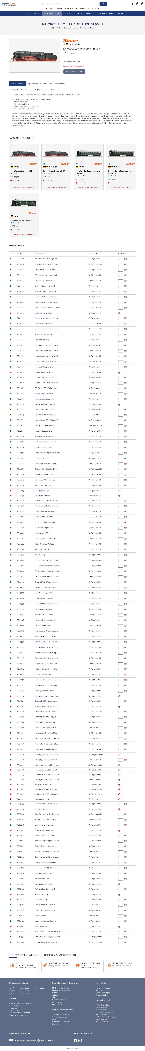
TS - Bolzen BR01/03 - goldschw (47, 738)
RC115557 (20, 653)
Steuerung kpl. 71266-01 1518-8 (46, 755)
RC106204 (20, 308)
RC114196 (20, 496)
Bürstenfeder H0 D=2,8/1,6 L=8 (46, 500)
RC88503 (20, 889)
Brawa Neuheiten (102, 1019)
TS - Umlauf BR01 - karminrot (45, 587)
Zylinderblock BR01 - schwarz (46, 474)
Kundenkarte (57, 1005)
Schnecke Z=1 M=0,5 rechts (44, 873)
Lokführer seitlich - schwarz (45, 905)
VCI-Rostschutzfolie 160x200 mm (47, 931)
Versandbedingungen (71, 8)
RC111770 (20, 399)
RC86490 (20, 857)
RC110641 (20, 383)
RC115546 (20, 620)
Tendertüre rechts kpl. (43, 496)
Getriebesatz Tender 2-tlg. (44, 323)
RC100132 (20, 264)
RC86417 (20, 841)
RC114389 (20, 555)
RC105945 (20, 286)
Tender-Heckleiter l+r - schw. (45, 404)
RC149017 (20, 775)
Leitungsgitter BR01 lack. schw (46, 760)
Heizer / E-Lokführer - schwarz (46, 910)
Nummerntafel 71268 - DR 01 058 (47, 775)
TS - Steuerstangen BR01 (44, 528)
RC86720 (20, 873)
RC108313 (20, 356)
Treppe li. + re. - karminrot (44, 281)
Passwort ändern (102, 995)
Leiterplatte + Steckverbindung (46, 722)
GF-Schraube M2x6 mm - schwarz (47, 566)
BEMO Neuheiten (102, 1022)
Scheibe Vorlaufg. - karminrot (45, 291)
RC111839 (20, 426)
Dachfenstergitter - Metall (44, 377)
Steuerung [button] (89, 13)
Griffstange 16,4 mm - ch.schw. (46, 680)
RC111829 (20, 415)
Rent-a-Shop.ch (75, 1048)
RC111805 (20, 404)
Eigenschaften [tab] (32, 84)
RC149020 (20, 789)
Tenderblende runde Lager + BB (46, 696)
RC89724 (20, 905)
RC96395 (20, 937)
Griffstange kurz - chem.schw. (45, 538)
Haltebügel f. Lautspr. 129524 (45, 717)
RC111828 (20, 409)
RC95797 (20, 926)
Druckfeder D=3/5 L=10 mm (45, 830)
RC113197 (20, 453)
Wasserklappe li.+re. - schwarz (46, 706)
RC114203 (20, 511)
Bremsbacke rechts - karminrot (46, 302)
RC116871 (20, 680)
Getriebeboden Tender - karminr (46, 329)
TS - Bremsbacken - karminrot (46, 275)
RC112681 (20, 447)
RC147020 (20, 760)
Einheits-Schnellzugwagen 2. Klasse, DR (119, 172)
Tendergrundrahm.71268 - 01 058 (47, 780)
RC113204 (20, 458)
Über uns (55, 997)
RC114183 (20, 469)
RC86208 (20, 825)
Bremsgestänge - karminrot (45, 286)
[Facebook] (75, 1040)
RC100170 (20, 270)
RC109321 (20, 372)
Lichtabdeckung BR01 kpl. (44, 593)
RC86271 (20, 830)
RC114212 (20, 544)
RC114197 (20, 500)
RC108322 (20, 361)
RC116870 (20, 674)
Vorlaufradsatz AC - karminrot (46, 442)
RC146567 (20, 749)
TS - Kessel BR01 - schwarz (45, 480)
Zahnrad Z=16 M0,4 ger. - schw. (46, 701)
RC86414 (20, 835)
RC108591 (20, 367)
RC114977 (20, 582)
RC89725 (20, 910)
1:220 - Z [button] (24, 13)
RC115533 (20, 598)
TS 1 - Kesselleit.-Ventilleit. (44, 517)
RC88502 (20, 884)
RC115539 (20, 604)
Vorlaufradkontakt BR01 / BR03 (46, 669)
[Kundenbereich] (133, 4)
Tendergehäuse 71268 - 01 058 (46, 770)
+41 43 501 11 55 (20, 1015)
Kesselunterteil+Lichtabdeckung (46, 506)
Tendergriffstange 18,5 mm (44, 367)
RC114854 (20, 571)
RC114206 (20, 528)
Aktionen (90, 8)
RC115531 (20, 587)
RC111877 (20, 431)
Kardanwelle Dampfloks (43, 313)
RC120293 (20, 706)
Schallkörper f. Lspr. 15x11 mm (45, 728)
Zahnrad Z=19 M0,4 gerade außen (47, 841)
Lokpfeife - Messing (42, 340)
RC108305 (20, 351)
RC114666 (20, 560)
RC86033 (20, 814)
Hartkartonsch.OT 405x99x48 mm (47, 942)
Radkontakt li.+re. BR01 (43, 485)
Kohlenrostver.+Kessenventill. (45, 620)
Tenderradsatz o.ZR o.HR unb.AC (47, 345)
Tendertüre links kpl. (42, 491)
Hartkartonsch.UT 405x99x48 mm (47, 937)
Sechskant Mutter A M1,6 (44, 809)
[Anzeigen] (119, 313)
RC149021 (20, 794)
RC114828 (20, 566)
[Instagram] (80, 1040)
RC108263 (20, 329)
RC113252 (20, 464)
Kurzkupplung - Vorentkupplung (46, 631)
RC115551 (20, 636)
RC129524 (20, 711)
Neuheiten (83, 8)
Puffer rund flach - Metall (44, 884)
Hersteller (120, 13)
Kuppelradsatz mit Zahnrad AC (46, 664)
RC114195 (20, 491)
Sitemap (55, 1024)
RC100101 (20, 259)
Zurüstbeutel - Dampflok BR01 (46, 469)
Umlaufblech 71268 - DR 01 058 (46, 794)
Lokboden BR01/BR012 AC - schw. (47, 308)
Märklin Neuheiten (102, 1005)
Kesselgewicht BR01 (42, 533)
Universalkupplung (41, 899)
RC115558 (20, 658)
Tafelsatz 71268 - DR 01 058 (45, 799)
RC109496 (21, 377)
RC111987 (20, 436)
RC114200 (20, 506)
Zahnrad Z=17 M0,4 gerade (44, 846)
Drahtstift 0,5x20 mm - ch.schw (46, 383)
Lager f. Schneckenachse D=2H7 (46, 921)
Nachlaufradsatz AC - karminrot (46, 356)
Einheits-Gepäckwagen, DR (21, 220)
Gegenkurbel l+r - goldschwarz (46, 685)
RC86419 (20, 852)
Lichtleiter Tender (41, 458)
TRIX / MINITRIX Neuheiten (106, 1017)
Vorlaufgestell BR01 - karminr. (45, 636)
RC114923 (20, 577)
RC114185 (20, 474)
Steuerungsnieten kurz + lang (45, 464)
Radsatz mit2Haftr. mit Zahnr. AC (46, 351)
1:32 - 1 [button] (66, 13)
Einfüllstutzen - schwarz (43, 674)
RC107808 (20, 318)
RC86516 (20, 862)
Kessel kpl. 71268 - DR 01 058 (45, 784)
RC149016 (20, 770)
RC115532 (20, 593)
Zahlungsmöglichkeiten (60, 1015)
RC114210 (20, 538)
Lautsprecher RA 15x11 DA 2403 (46, 711)
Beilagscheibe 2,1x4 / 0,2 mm (45, 819)
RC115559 (20, 664)
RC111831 (20, 420)
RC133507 (20, 733)
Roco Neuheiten (101, 1010)
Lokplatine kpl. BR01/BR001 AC (46, 420)
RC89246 (20, 894)
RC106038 (20, 302)
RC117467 (20, 696)
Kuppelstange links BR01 (44, 393)
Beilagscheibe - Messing (43, 447)
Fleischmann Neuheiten (104, 1012)
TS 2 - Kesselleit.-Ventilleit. (44, 544)
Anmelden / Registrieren (105, 988)
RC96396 (20, 942)
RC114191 (20, 480)
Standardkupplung (41, 894)
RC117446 (20, 691)
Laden (52, 8)
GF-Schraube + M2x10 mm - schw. (47, 571)
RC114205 (20, 522)
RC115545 (20, 615)
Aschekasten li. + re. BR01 (44, 615)
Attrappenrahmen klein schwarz (46, 318)
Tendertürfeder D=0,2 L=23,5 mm (46, 647)
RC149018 (20, 780)
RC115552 (20, 642)
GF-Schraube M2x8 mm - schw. (46, 577)
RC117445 (20, 685)
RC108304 (20, 345)
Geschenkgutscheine (59, 1000)
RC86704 (20, 868)
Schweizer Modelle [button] (105, 13)
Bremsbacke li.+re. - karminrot (45, 297)
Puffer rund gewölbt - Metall (45, 889)
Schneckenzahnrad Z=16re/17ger (47, 852)
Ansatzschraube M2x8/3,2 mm (46, 259)
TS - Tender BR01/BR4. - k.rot (46, 388)
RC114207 (20, 533)
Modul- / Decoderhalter (43, 431)
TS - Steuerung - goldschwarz (46, 749)
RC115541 (20, 609)
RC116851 (20, 669)
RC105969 (20, 291)
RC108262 (20, 323)
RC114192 (20, 485)
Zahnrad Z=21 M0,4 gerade (44, 835)
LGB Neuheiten (101, 1007)
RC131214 (20, 717)
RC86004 (20, 809)
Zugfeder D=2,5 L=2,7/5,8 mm (45, 825)
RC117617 (20, 701)
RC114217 (20, 549)
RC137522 (20, 738)
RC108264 (20, 334)
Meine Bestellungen (103, 993)
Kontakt (55, 993)
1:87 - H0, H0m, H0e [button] (51, 13)
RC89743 (20, 916)
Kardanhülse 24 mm (42, 879)
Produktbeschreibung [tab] (17, 84)
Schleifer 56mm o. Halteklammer (47, 814)
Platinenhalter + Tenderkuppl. (45, 415)
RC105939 (20, 275)
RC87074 (20, 879)
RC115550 (20, 631)
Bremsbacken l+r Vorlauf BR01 (46, 409)
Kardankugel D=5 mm (43, 926)
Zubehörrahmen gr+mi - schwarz (46, 361)
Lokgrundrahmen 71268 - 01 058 (47, 765)
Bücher (97, 8)
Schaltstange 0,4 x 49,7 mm (45, 270)
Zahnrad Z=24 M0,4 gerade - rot (46, 862)
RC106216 (20, 313)
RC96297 (20, 931)
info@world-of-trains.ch (21, 1013)
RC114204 (20, 517)
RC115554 (20, 647)
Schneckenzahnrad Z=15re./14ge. (47, 857)
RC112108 (20, 442)
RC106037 (20, 297)
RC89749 (20, 921)
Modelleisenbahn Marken (61, 988)
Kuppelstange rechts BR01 (44, 399)
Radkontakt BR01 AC (42, 549)
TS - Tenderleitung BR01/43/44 (46, 560)
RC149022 (20, 799)
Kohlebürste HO (41, 916)
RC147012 (20, 755)
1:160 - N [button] (36, 13)
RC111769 (20, 393)
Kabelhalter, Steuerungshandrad (46, 744)
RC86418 (20, 846)
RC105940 (20, 281)
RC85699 (20, 804)
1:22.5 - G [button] (77, 13)
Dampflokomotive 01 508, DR (21, 171)
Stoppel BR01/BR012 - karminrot (47, 582)
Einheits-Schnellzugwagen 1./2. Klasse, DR (88, 172)
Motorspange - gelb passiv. (45, 334)
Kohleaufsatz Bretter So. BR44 (46, 733)
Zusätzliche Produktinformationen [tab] (52, 84)
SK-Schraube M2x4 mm (43, 609)
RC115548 (20, 625)
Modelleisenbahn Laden (61, 990)
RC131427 (20, 722)
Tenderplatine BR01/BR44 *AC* (46, 426)
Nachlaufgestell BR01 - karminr (46, 642)
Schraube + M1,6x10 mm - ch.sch (46, 804)
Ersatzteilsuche (57, 1002)
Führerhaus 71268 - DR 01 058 (46, 789)
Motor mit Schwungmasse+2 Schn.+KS (49, 453)
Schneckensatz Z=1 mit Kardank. (46, 264)
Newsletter (59, 8)
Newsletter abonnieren (60, 1022)
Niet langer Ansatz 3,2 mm (44, 691)
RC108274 (20, 340)
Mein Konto (100, 990)
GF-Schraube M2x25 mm (44, 598)
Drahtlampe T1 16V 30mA (44, 372)
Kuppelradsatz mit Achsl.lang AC (47, 653)
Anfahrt (55, 995)
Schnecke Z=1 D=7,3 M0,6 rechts (46, 868)
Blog (46, 8)
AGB (54, 1019)
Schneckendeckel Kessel (44, 436)
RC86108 (20, 819)
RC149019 (20, 784)
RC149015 (20, 765)
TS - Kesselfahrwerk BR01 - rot (46, 604)
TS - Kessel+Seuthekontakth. (45, 511)
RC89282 (20, 899)
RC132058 (20, 728)
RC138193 (20, 744)
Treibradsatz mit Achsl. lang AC (46, 658)
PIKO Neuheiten (101, 1015)
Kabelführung (40, 555)
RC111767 (20, 388)
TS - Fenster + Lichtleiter (43, 625)
